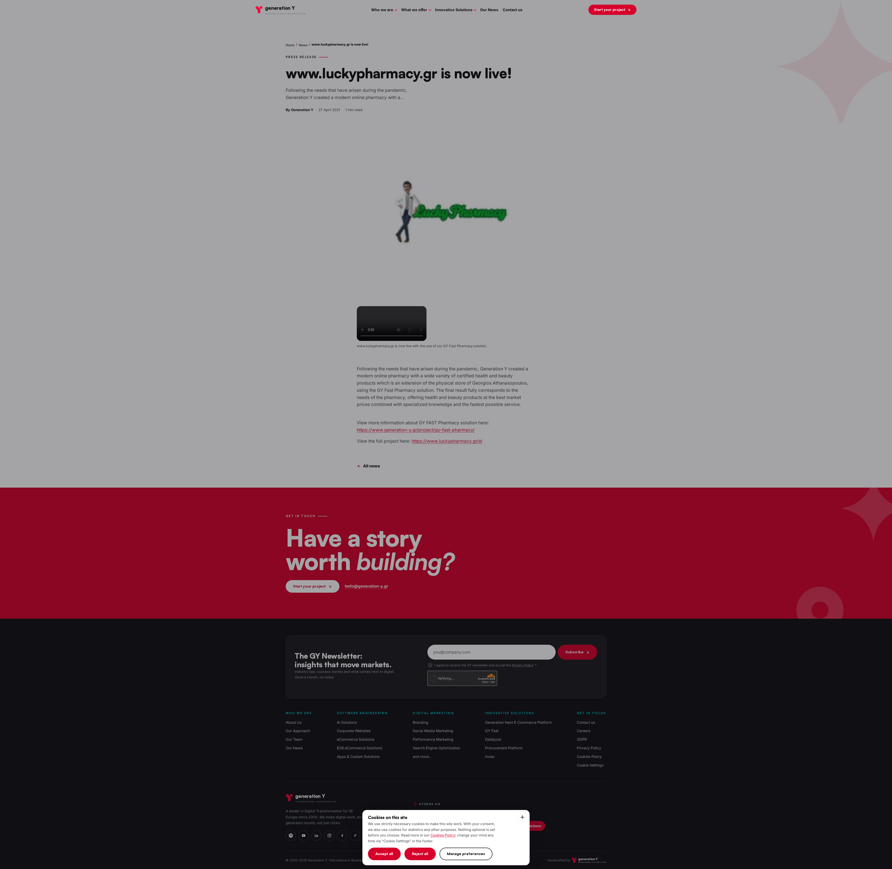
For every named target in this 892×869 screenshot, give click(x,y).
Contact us (512, 9)
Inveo (489, 756)
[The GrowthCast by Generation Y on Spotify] (291, 835)
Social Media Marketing (433, 731)
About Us (294, 722)
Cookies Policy (589, 756)
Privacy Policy (522, 665)
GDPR (582, 739)
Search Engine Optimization (436, 748)
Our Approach (298, 731)
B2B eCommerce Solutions (359, 748)
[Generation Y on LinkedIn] (316, 835)
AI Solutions (347, 722)
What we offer (414, 9)
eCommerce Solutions (355, 739)
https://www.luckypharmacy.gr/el (447, 441)
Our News (489, 9)
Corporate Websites (354, 731)
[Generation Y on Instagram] (329, 835)
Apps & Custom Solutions (358, 756)
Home (290, 45)
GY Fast (491, 731)
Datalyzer (493, 739)
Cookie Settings (590, 765)
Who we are (382, 9)
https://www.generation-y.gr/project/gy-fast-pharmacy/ (416, 430)
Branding (420, 722)
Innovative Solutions (453, 9)
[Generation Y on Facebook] (342, 835)
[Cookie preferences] (522, 817)
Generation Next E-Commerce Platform (518, 722)
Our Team (294, 739)
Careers (583, 731)
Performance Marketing (433, 739)
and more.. (422, 756)
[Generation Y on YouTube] (303, 835)
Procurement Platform (504, 748)
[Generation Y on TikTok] (355, 835)
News (303, 45)
